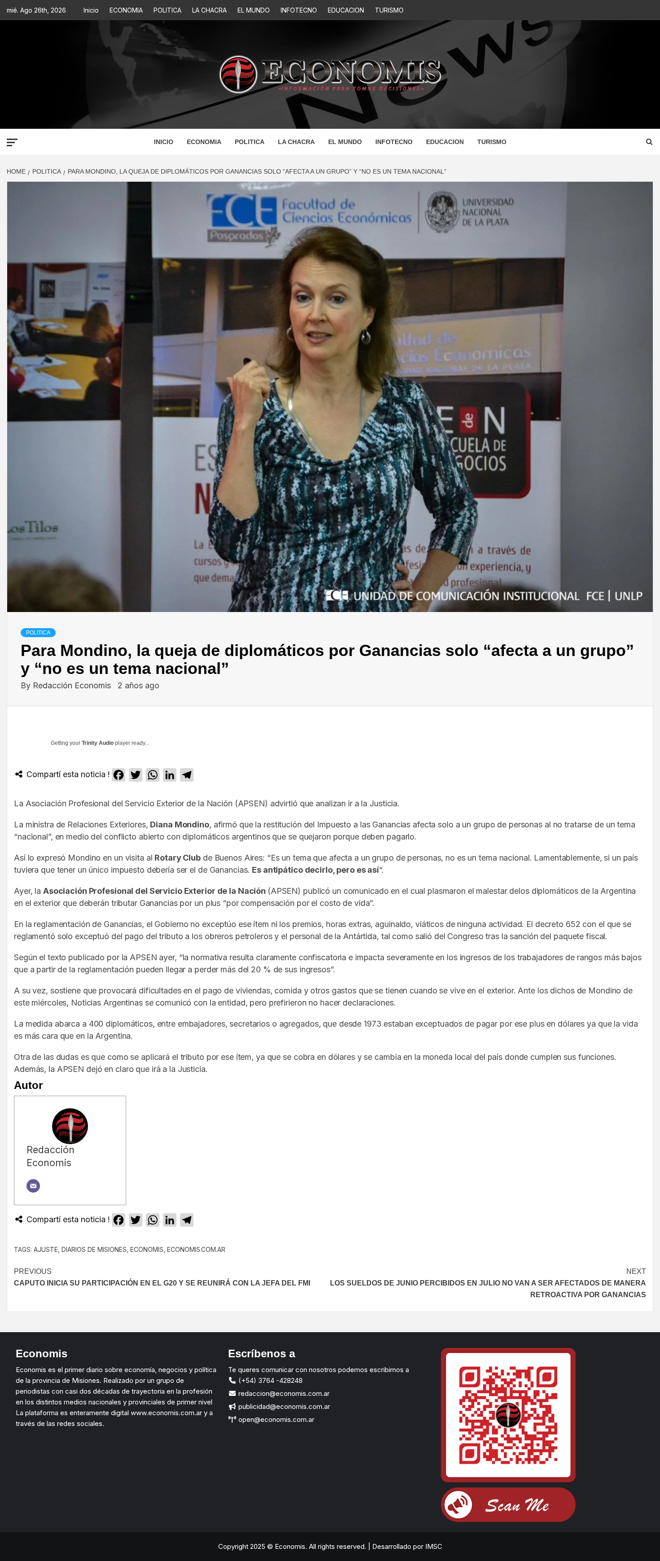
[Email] (33, 1186)
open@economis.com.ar (275, 1419)
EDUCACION (346, 10)
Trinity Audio (98, 743)
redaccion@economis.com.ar (283, 1393)
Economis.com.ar (196, 1249)
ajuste (46, 1249)
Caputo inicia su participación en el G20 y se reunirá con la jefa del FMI (162, 1277)
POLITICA (167, 10)
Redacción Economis (73, 685)
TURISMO (389, 10)
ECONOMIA (126, 10)
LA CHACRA (209, 10)
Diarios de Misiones (94, 1249)
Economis (146, 1249)
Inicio (91, 10)
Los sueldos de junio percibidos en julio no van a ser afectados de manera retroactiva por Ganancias (488, 1283)
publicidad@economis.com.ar (283, 1406)
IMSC (432, 1546)
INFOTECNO (299, 10)
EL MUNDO (254, 10)
